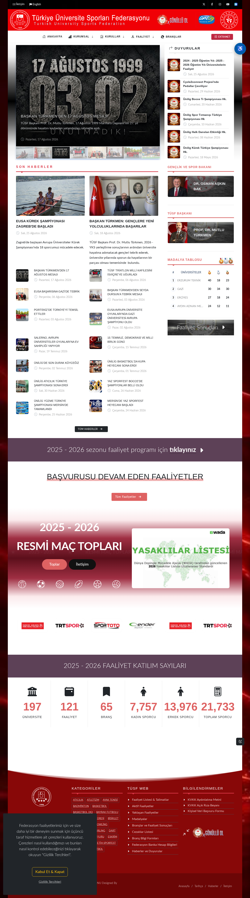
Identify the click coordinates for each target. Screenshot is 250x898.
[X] (204, 4)
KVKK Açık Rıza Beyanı (203, 805)
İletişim (20, 4)
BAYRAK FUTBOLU (107, 812)
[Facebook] (212, 4)
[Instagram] (220, 4)
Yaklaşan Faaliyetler (145, 812)
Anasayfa (184, 886)
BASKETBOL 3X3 (83, 812)
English (37, 4)
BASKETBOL (99, 806)
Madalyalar (139, 819)
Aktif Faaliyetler (143, 806)
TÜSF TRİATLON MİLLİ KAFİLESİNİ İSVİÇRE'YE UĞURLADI (75, 116)
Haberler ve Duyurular (147, 851)
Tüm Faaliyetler (126, 497)
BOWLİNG (101, 824)
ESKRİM (112, 837)
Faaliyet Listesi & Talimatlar (150, 799)
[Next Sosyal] (236, 4)
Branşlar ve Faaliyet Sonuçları (152, 825)
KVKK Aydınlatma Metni (204, 799)
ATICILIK (78, 800)
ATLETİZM (93, 800)
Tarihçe (199, 886)
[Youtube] (228, 4)
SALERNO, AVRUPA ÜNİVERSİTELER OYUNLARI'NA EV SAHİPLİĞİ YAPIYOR (56, 341)
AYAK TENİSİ (110, 800)
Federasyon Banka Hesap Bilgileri (154, 844)
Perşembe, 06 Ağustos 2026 (42, 139)
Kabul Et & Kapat (50, 872)
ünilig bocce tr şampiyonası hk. (205, 99)
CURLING (99, 831)
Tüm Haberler (88, 429)
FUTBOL (98, 849)
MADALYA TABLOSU (185, 259)
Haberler (213, 886)
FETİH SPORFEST (106, 843)
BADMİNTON (81, 806)
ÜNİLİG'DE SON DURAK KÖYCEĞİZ (56, 362)
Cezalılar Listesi (142, 831)
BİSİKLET (113, 818)
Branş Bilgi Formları (145, 838)
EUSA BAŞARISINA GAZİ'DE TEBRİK (57, 291)
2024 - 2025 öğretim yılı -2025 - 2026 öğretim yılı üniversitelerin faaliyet (204, 64)
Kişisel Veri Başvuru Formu (206, 811)
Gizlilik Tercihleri (50, 881)
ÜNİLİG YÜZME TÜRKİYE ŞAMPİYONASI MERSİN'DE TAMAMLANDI (51, 405)
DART (112, 831)
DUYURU (98, 837)
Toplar (54, 564)
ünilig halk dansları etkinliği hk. (204, 132)
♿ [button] (240, 48)
